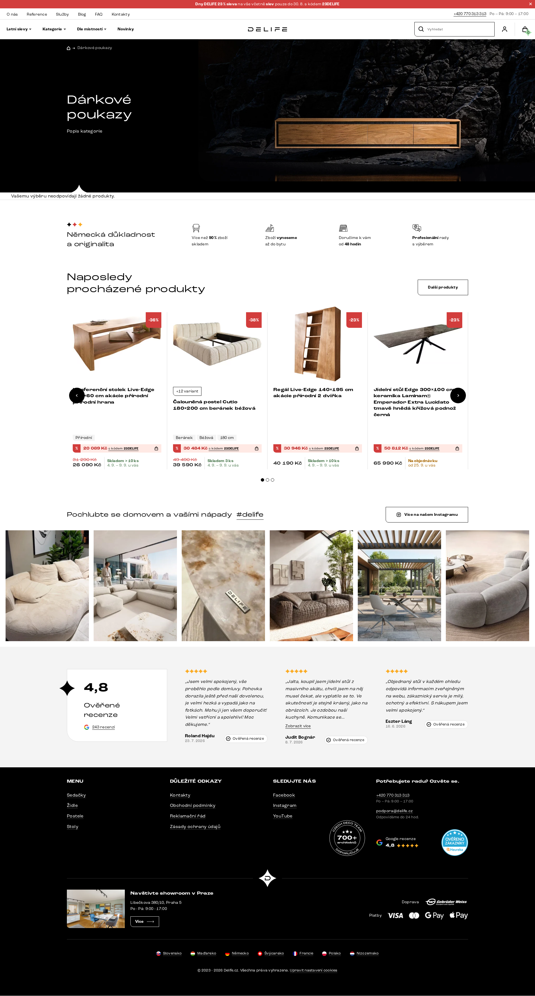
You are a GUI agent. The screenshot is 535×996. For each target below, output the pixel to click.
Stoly (72, 826)
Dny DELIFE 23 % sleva (216, 4)
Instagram (285, 805)
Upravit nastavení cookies (313, 970)
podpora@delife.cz (394, 811)
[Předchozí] (77, 395)
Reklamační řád (188, 816)
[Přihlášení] (505, 29)
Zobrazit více (298, 726)
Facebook (284, 795)
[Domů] (267, 29)
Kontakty (180, 795)
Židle (72, 805)
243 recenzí (103, 727)
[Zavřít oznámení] (530, 4)
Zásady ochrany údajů (195, 826)
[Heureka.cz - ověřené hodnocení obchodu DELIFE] (454, 842)
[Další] (458, 395)
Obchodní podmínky (193, 805)
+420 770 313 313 (470, 13)
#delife (250, 514)
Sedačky (76, 795)
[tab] (262, 480)
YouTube (283, 816)
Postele (75, 816)
